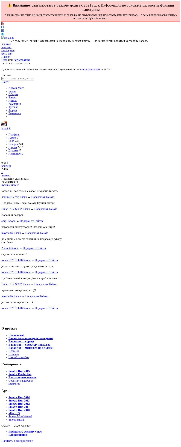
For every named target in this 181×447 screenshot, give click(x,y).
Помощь (13, 354)
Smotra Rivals (16, 419)
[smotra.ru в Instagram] (7, 37)
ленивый (6, 196)
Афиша (12, 100)
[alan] (4, 125)
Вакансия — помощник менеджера (30, 338)
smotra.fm (14, 383)
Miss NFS (14, 413)
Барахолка (14, 113)
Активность (15, 153)
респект (6, 175)
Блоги (12, 91)
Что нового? (16, 335)
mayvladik (7, 232)
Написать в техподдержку (17, 440)
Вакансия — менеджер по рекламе (30, 347)
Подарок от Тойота (42, 196)
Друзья (12, 147)
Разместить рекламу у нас (25, 431)
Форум (12, 110)
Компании (14, 103)
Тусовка (13, 106)
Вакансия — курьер (21, 341)
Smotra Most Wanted (20, 416)
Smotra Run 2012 (19, 403)
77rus (16, 196)
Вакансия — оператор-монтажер (29, 344)
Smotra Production (19, 374)
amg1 (4, 220)
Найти (5, 81)
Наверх (5, 56)
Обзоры (13, 94)
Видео (12, 97)
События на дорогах (20, 380)
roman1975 (7, 260)
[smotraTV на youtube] (2, 23)
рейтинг (6, 165)
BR (9, 128)
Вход (4, 59)
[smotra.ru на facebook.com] (2, 30)
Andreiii (6, 248)
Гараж (12, 137)
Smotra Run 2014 (19, 397)
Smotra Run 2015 (19, 371)
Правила (13, 350)
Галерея (13, 144)
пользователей (91, 69)
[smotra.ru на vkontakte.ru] (2, 27)
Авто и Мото (16, 87)
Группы (13, 150)
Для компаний (17, 434)
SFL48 (19, 260)
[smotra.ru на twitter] (2, 34)
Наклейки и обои (18, 357)
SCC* (18, 208)
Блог (11, 140)
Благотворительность (22, 377)
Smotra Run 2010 (19, 410)
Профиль (13, 134)
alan (3, 128)
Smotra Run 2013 (19, 400)
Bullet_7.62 (7, 208)
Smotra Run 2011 (19, 406)
